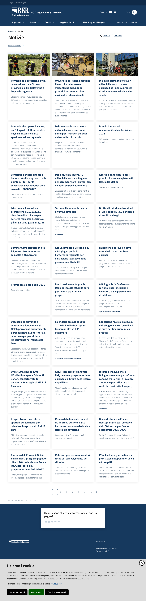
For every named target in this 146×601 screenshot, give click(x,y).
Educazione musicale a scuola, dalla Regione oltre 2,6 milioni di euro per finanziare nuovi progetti (116, 327)
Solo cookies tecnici (17, 592)
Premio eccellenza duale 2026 (28, 285)
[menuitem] (126, 22)
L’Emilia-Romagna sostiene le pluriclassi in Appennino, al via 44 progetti (116, 458)
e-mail (104, 551)
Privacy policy (56, 583)
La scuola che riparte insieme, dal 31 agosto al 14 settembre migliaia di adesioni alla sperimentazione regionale (28, 132)
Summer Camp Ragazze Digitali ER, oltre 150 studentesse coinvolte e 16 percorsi (28, 251)
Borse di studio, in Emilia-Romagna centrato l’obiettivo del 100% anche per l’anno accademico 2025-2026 (115, 424)
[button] (134, 12)
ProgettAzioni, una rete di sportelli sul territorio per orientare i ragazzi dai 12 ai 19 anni (28, 424)
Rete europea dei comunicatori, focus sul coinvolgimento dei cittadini (73, 458)
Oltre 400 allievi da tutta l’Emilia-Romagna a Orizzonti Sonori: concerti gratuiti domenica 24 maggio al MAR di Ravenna (28, 379)
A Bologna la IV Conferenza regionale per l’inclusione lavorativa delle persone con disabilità (115, 289)
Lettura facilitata (14, 45)
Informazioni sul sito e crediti (107, 548)
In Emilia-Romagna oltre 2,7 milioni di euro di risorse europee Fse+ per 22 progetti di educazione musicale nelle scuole (115, 88)
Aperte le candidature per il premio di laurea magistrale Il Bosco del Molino (116, 178)
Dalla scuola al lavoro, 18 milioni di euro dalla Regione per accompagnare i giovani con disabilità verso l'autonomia (73, 180)
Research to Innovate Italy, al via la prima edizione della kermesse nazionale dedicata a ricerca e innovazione (72, 424)
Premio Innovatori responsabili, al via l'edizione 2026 (115, 130)
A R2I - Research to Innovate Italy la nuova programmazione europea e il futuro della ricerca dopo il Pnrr (73, 377)
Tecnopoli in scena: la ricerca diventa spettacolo (71, 210)
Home (10, 31)
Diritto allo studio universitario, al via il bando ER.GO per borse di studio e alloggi (117, 211)
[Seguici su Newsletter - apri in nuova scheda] (109, 12)
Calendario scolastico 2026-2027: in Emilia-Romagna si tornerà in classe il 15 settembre (71, 327)
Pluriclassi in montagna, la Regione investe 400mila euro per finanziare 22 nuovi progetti (72, 289)
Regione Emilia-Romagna (17, 2)
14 (91, 493)
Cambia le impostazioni (57, 592)
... (85, 493)
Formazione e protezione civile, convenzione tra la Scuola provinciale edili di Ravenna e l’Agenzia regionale (28, 86)
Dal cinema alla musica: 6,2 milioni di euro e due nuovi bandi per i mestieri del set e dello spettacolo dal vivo (71, 132)
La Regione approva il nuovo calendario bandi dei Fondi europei (115, 251)
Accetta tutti (36, 592)
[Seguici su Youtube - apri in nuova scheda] (114, 12)
